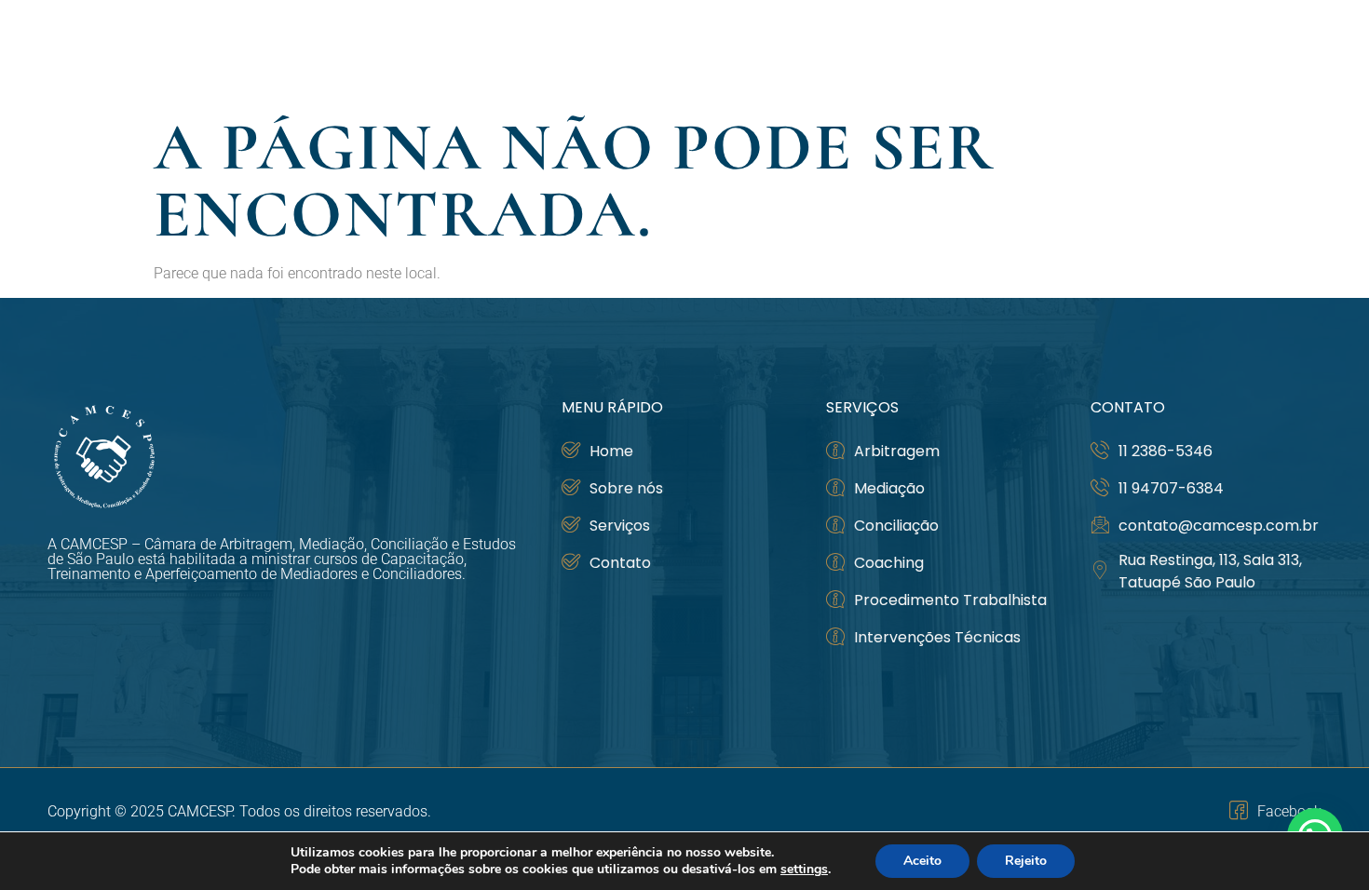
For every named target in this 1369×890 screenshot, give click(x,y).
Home (850, 52)
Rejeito (1026, 861)
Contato (1280, 52)
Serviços (1165, 52)
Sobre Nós (939, 52)
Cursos (1054, 52)
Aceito (922, 861)
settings (804, 869)
